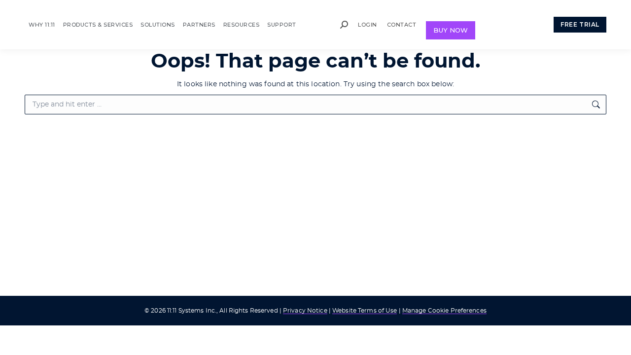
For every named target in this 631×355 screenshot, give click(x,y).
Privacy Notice (305, 311)
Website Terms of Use (364, 311)
